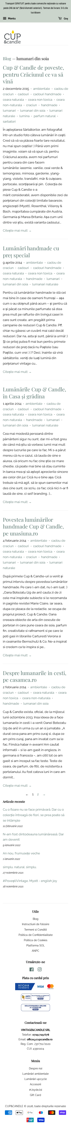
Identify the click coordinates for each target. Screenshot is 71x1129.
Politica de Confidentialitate (36, 934)
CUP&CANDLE (14, 1106)
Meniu (11, 18)
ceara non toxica (40, 99)
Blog (7, 58)
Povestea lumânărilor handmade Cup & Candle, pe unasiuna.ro (33, 526)
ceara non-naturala (36, 698)
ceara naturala (13, 99)
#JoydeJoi (35, 1089)
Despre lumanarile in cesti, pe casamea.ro (34, 676)
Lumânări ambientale (35, 1073)
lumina (24, 116)
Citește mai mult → (17, 230)
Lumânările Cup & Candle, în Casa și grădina (34, 392)
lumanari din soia (32, 110)
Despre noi (35, 1068)
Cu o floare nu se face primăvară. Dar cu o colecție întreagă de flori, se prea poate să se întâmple (33, 815)
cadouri (23, 94)
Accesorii (35, 1084)
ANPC (35, 950)
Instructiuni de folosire (35, 924)
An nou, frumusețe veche (21, 853)
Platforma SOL (35, 945)
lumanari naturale (45, 284)
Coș (65, 18)
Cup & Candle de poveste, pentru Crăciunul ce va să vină (33, 74)
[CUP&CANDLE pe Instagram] (39, 970)
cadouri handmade (47, 94)
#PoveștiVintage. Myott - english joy (30, 881)
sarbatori (9, 121)
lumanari (9, 110)
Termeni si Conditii (35, 929)
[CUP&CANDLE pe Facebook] (31, 970)
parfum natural (44, 116)
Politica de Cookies (35, 940)
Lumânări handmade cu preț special (31, 251)
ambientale (41, 89)
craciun (31, 105)
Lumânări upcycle (35, 1079)
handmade (49, 105)
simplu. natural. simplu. (20, 867)
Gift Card (35, 1095)
